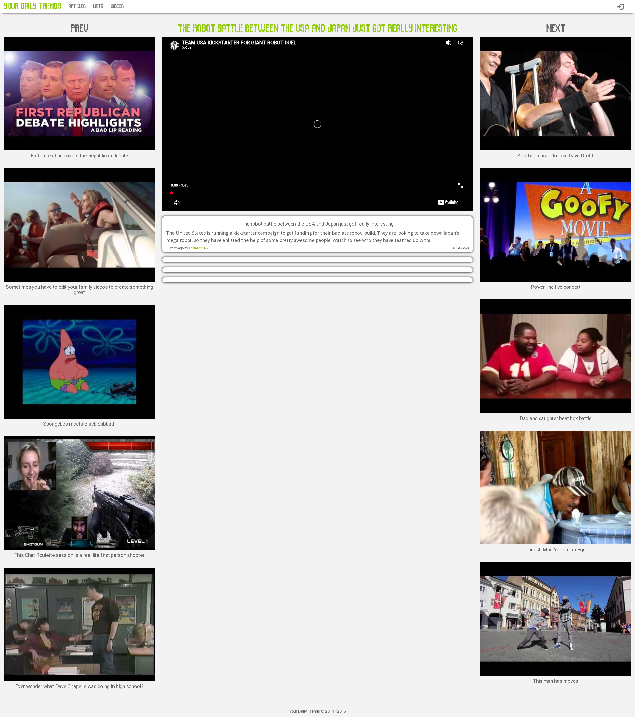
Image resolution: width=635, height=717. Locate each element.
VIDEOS (117, 6)
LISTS (98, 6)
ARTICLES (77, 6)
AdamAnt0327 (198, 248)
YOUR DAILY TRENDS (32, 6)
